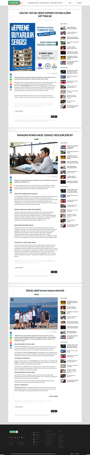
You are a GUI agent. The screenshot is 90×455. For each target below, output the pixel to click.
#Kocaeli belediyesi (17, 103)
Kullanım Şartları (21, 441)
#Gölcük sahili (24, 402)
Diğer (70, 2)
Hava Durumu (61, 434)
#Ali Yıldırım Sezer (17, 402)
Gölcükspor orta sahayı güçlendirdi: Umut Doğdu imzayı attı (71, 96)
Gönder (54, 116)
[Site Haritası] (22, 437)
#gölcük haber (24, 106)
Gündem (15, 285)
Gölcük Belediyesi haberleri (33, 2)
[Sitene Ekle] (24, 437)
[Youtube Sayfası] (16, 437)
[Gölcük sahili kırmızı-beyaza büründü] (34, 313)
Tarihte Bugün (61, 441)
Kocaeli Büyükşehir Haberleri (49, 443)
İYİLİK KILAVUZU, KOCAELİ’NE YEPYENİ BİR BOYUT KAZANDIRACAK (72, 63)
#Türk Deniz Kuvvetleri (48, 400)
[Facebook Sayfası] (9, 437)
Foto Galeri (37, 432)
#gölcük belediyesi (34, 103)
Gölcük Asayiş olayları (45, 2)
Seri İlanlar (61, 444)
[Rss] (20, 437)
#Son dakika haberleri (49, 105)
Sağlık (15, 129)
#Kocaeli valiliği (17, 105)
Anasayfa (11, 7)
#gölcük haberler (50, 103)
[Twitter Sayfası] (11, 437)
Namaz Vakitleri (61, 437)
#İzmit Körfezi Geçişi (26, 400)
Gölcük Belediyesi (25, 85)
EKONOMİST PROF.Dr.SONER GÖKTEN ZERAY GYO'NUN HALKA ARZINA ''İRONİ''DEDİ (72, 72)
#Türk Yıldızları (42, 402)
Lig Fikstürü (61, 440)
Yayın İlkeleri (11, 443)
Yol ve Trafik (61, 435)
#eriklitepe (33, 105)
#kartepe (42, 105)
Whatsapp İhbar (21, 443)
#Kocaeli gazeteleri (31, 106)
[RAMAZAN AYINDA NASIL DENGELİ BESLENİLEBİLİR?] (34, 158)
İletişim (36, 444)
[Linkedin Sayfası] (18, 437)
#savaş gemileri (36, 402)
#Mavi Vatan (30, 402)
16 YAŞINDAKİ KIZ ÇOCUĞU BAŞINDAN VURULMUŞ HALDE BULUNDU (72, 57)
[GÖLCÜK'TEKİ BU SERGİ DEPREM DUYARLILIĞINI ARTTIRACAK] (34, 46)
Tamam (77, 453)
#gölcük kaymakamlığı (42, 103)
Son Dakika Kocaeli (49, 440)
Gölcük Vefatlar (48, 438)
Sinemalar (60, 443)
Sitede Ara (73, 434)
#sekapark (38, 105)
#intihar (26, 105)
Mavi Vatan (24, 347)
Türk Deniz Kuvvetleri (20, 387)
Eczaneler (60, 438)
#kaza (29, 105)
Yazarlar (36, 437)
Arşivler (36, 439)
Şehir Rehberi (61, 445)
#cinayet (22, 105)
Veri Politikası (11, 444)
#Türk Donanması (40, 400)
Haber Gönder (21, 444)
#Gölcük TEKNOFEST (18, 400)
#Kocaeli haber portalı (40, 106)
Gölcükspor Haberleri (50, 441)
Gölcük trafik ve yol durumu (56, 2)
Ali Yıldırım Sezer (31, 352)
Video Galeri (37, 435)
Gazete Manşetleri (62, 447)
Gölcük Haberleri (49, 445)
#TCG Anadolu (33, 400)
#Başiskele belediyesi (26, 103)
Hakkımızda (11, 441)
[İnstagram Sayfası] (14, 437)
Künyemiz (37, 442)
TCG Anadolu (34, 361)
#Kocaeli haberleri (17, 106)
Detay (72, 453)
